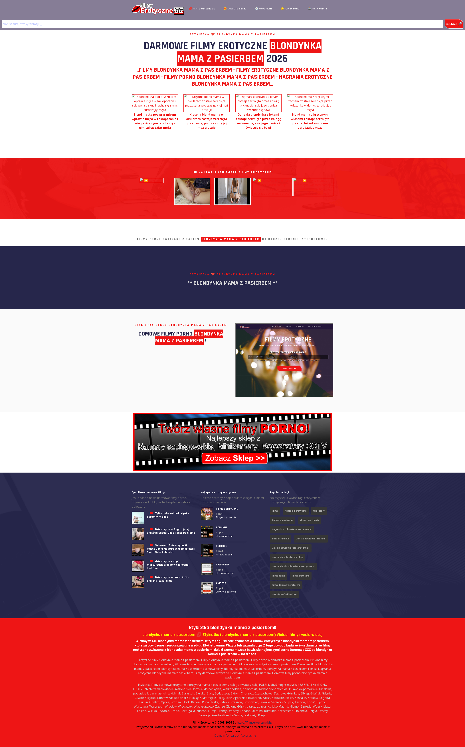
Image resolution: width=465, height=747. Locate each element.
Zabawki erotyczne (282, 520)
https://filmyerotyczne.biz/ (254, 722)
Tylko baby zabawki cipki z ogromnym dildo (168, 515)
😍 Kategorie (235, 8)
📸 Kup (317, 8)
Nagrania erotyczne (295, 511)
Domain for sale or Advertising (235, 736)
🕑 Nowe (263, 8)
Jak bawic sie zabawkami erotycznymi (293, 566)
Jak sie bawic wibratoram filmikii (290, 548)
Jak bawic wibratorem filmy (287, 557)
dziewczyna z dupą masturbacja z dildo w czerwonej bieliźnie (168, 564)
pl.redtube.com (224, 554)
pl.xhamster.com (225, 573)
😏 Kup (290, 8)
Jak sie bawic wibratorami (311, 538)
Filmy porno (278, 575)
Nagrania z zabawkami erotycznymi (292, 529)
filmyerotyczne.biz (226, 517)
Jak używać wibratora (284, 594)
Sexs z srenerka (280, 538)
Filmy (275, 511)
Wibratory (319, 511)
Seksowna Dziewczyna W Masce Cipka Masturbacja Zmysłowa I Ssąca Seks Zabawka (171, 548)
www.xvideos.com (226, 591)
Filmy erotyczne (300, 575)
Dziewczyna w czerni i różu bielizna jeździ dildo (168, 579)
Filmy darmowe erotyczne (286, 585)
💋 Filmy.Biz (202, 8)
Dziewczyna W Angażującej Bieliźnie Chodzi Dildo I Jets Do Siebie (171, 531)
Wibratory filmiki (309, 520)
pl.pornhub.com (224, 536)
